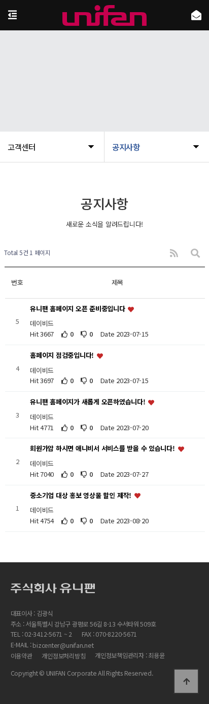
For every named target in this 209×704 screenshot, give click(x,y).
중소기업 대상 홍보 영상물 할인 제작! (81, 495)
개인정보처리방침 (63, 656)
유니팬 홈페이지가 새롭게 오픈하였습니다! (88, 402)
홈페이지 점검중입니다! (63, 355)
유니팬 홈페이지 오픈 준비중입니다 (78, 308)
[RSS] (174, 253)
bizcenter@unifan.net (62, 645)
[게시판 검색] (195, 253)
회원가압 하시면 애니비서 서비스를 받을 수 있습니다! (103, 448)
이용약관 (21, 656)
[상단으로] (186, 681)
